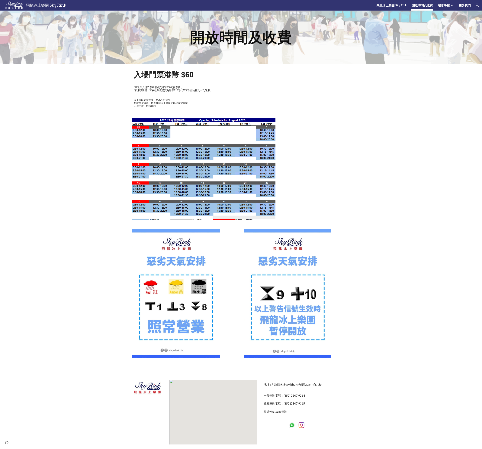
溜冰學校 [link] (444, 5)
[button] (477, 5)
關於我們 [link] (465, 5)
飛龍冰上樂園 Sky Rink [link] (392, 5)
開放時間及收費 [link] (422, 5)
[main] (241, 37)
